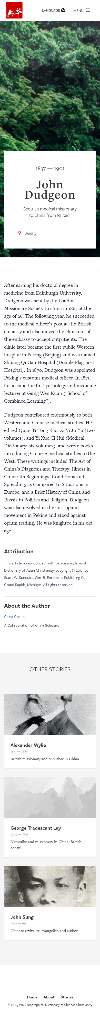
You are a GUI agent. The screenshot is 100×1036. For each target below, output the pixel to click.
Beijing (30, 233)
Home (32, 997)
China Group (14, 616)
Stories (67, 997)
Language (51, 10)
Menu (78, 10)
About (49, 997)
